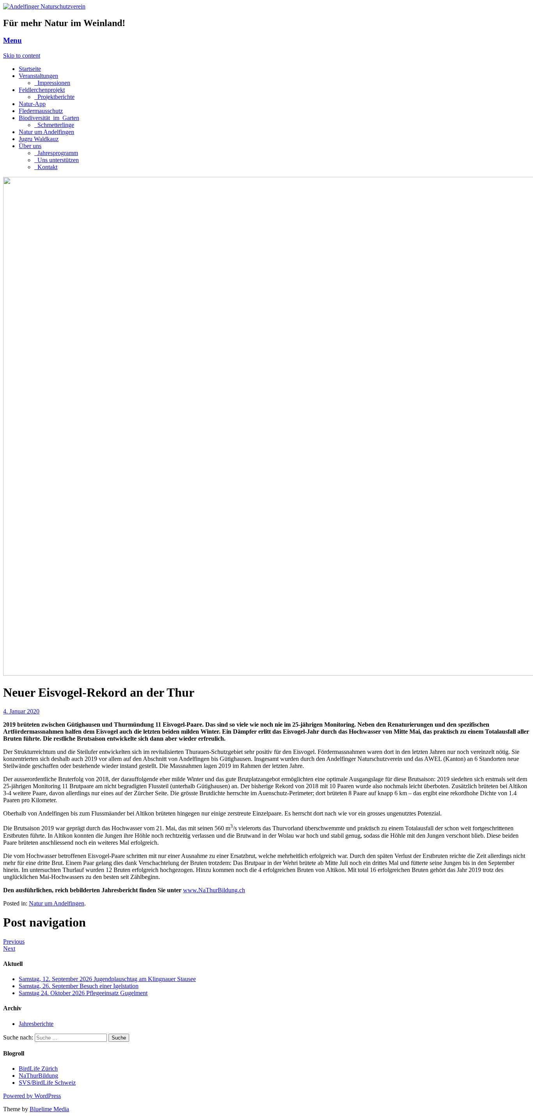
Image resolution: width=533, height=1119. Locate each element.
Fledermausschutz (41, 111)
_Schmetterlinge (54, 125)
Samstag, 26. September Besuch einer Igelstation (79, 986)
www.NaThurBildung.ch (214, 890)
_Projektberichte (54, 97)
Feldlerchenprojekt (42, 89)
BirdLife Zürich (38, 1068)
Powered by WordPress (32, 1096)
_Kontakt (45, 167)
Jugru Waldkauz (39, 139)
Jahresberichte (36, 1023)
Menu (12, 40)
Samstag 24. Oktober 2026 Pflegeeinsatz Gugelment (83, 993)
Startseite (30, 68)
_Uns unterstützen (56, 160)
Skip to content (21, 55)
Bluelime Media (49, 1109)
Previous (14, 941)
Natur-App (32, 104)
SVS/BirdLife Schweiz (47, 1082)
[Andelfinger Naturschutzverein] (44, 6)
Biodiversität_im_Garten (49, 118)
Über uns (30, 146)
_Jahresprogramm (56, 153)
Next (9, 948)
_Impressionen (52, 82)
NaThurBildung (38, 1075)
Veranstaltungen (38, 75)
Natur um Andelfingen (46, 132)
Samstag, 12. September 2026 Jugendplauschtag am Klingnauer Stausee (107, 979)
